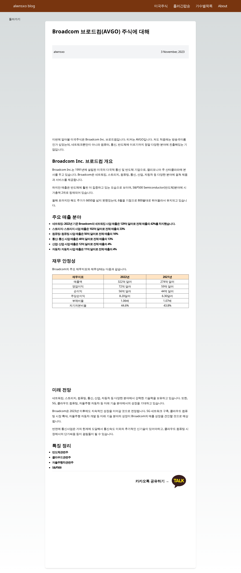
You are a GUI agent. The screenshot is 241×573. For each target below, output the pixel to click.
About (222, 6)
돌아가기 (14, 19)
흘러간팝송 (181, 6)
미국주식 (161, 6)
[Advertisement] (120, 97)
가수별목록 (204, 6)
